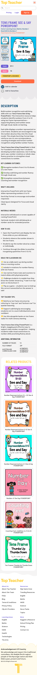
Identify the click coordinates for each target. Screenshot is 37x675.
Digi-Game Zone (26, 589)
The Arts (5, 640)
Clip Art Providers (8, 609)
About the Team (8, 592)
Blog (3, 599)
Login (17, 13)
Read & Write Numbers (8, 31)
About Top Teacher (9, 589)
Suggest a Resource (27, 620)
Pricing (8, 13)
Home (3, 29)
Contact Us (24, 630)
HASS (22, 602)
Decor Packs (24, 609)
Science (23, 606)
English (22, 596)
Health (4, 633)
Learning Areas (11, 29)
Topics (22, 613)
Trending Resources (27, 592)
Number (25, 29)
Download (17, 81)
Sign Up (26, 13)
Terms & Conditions (9, 602)
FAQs (4, 596)
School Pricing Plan (27, 623)
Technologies (7, 637)
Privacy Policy (7, 606)
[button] (9, 86)
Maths (19, 29)
